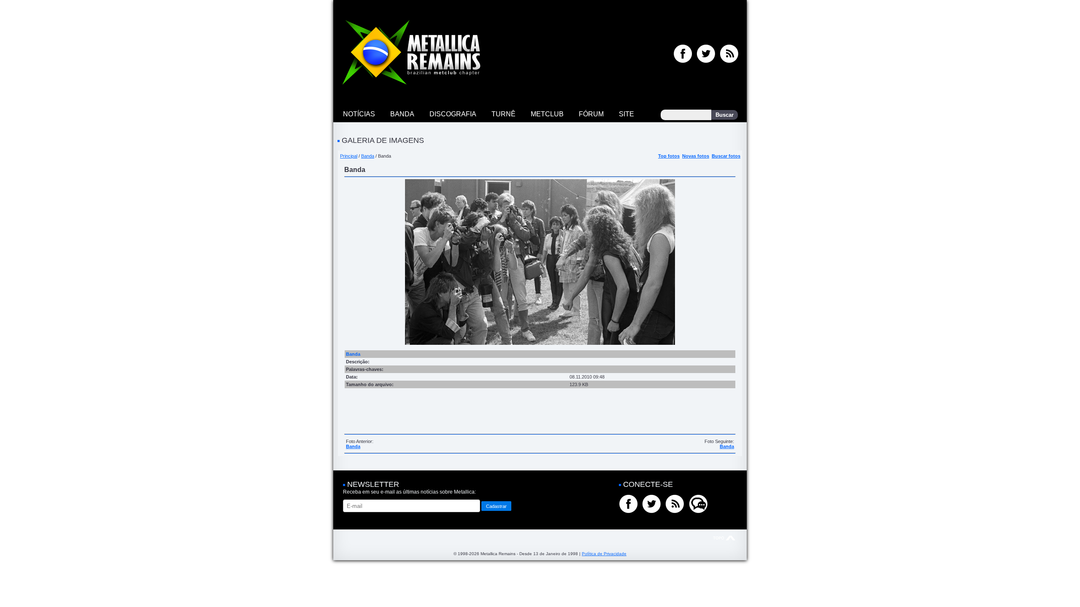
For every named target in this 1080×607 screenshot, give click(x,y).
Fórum (591, 114)
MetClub (547, 114)
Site (626, 114)
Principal (348, 155)
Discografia (452, 114)
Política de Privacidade (604, 553)
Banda (402, 114)
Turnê (503, 114)
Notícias (359, 114)
